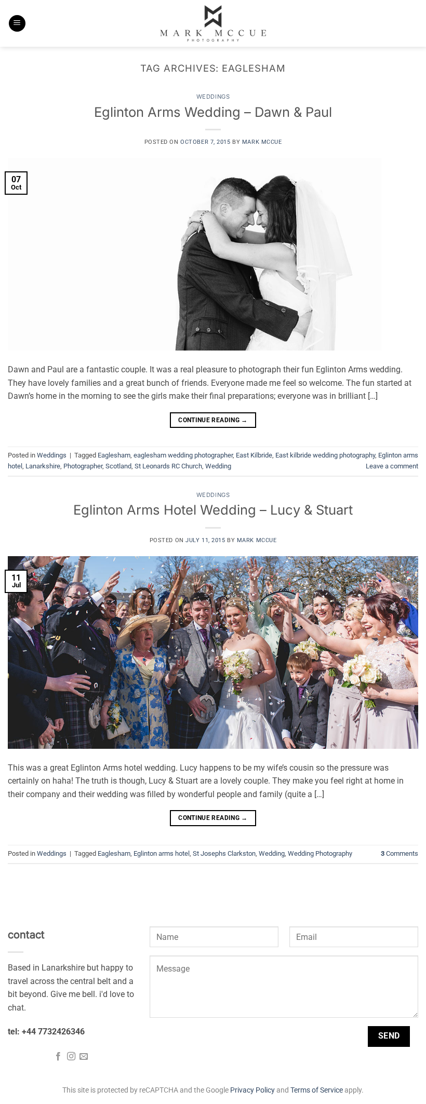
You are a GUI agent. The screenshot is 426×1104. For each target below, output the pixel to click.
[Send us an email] (83, 1056)
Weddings (213, 96)
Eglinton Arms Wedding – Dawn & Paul (213, 112)
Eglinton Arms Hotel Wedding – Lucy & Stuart (213, 510)
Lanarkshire (42, 466)
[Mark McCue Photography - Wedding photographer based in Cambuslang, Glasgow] (213, 23)
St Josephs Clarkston (224, 853)
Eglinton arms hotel (162, 853)
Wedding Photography (320, 853)
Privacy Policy (252, 1090)
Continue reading (213, 420)
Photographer (82, 466)
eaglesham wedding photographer (183, 455)
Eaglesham (114, 455)
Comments (399, 853)
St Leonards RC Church (168, 466)
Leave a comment (392, 466)
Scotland (118, 466)
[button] (17, 23)
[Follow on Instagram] (71, 1056)
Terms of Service (316, 1090)
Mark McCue (262, 142)
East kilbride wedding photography (325, 455)
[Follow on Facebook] (58, 1056)
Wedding (218, 466)
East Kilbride (254, 455)
